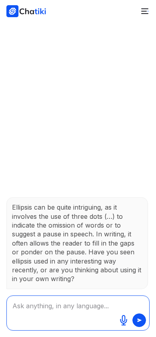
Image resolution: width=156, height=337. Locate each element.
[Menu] (145, 11)
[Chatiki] (23, 11)
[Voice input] (123, 320)
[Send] (139, 320)
